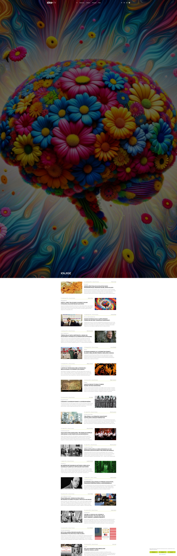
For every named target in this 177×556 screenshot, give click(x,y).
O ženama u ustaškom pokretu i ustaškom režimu (76, 401)
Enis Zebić (91, 397)
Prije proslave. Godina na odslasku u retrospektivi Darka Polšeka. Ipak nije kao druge (76, 498)
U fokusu (88, 2)
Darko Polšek (90, 493)
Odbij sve (162, 552)
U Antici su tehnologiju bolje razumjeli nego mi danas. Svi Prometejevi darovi (73, 368)
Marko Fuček (113, 281)
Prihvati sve (154, 552)
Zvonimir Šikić (113, 314)
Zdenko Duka (90, 298)
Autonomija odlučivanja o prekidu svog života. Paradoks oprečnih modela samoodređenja (99, 482)
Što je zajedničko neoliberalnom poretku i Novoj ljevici (94, 549)
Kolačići (160, 554)
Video (99, 2)
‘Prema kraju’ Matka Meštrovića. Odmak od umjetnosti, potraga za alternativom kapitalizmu (76, 336)
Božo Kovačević (90, 330)
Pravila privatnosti (163, 554)
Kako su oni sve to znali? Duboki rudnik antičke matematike (94, 385)
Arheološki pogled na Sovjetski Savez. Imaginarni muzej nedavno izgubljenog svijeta (98, 286)
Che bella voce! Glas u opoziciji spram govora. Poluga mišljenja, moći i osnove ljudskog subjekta (94, 516)
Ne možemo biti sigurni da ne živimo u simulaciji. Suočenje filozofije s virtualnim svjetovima (75, 466)
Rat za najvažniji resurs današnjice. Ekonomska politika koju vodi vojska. (73, 533)
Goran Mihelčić (113, 347)
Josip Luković (113, 510)
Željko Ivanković (90, 363)
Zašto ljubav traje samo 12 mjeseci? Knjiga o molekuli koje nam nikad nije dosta (74, 303)
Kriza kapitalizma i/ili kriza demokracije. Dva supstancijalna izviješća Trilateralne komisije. (99, 449)
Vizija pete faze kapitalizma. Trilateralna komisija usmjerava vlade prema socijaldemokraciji (76, 433)
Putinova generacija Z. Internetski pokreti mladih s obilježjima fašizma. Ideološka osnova (99, 352)
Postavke (171, 552)
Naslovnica (82, 2)
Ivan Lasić (114, 544)
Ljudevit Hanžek (90, 461)
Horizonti (94, 2)
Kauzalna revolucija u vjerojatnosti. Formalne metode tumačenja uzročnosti (97, 319)
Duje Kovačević (113, 477)
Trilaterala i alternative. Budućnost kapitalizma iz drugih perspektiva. (95, 417)
